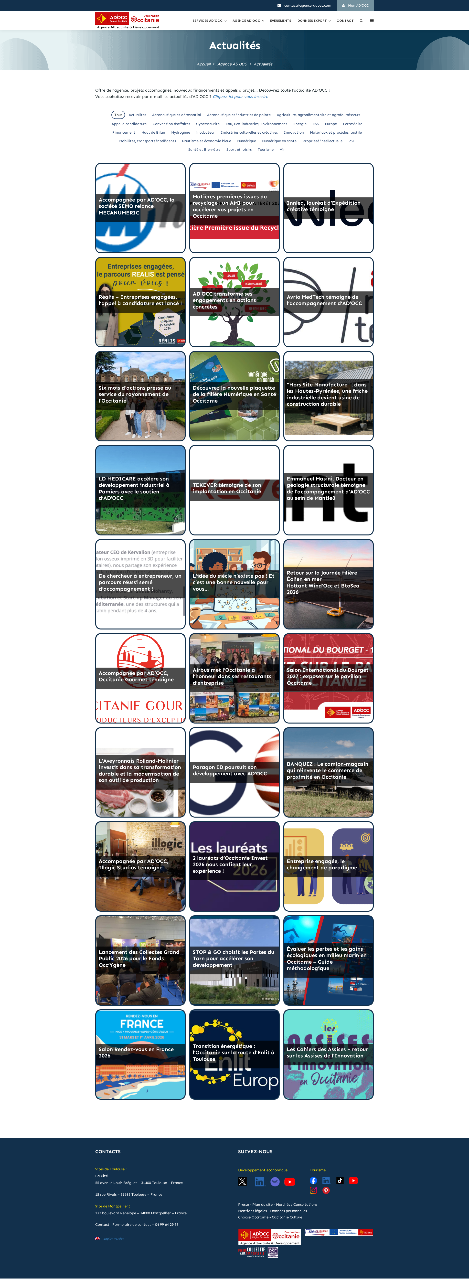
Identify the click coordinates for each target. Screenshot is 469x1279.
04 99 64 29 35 (167, 1224)
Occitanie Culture (287, 1217)
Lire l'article (140, 238)
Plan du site (262, 1204)
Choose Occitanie (253, 1217)
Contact (345, 20)
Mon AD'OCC (358, 5)
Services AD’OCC (207, 20)
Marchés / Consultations (296, 1204)
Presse (243, 1204)
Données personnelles (288, 1211)
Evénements (280, 20)
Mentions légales (252, 1211)
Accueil (204, 64)
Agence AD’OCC (246, 20)
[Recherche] (361, 20)
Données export (312, 20)
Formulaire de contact (131, 1224)
